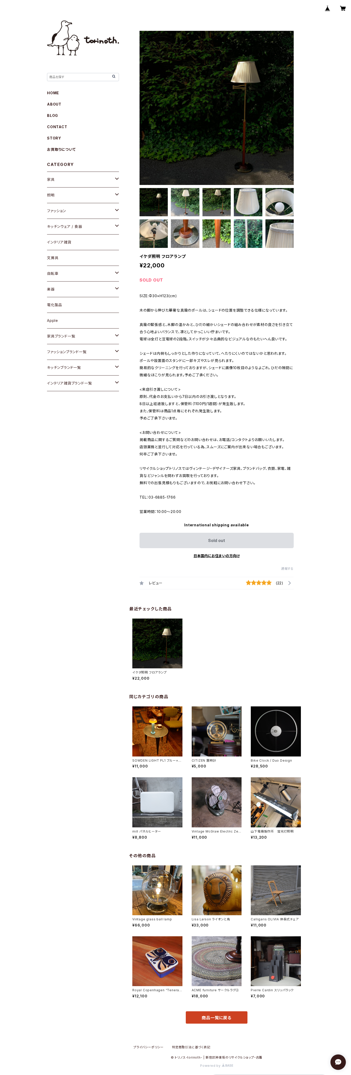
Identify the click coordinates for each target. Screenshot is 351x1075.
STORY (54, 138)
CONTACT (57, 127)
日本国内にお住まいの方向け (216, 556)
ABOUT (54, 104)
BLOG (52, 115)
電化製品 (54, 305)
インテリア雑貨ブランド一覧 (69, 383)
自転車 (52, 273)
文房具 (52, 258)
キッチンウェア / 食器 (64, 226)
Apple (52, 320)
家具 (51, 179)
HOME (53, 93)
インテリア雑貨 (59, 242)
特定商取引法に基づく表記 (191, 1047)
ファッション (56, 211)
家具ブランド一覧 (61, 336)
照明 (51, 195)
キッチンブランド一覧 (64, 367)
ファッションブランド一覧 (67, 352)
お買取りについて (61, 149)
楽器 (51, 289)
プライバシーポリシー (148, 1047)
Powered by (211, 1066)
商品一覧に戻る (217, 1017)
